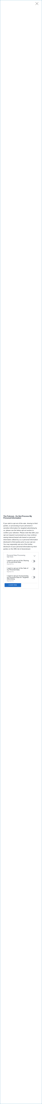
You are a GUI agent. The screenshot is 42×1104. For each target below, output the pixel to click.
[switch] (33, 561)
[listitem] (21, 556)
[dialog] (21, 552)
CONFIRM (13, 585)
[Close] (38, 4)
